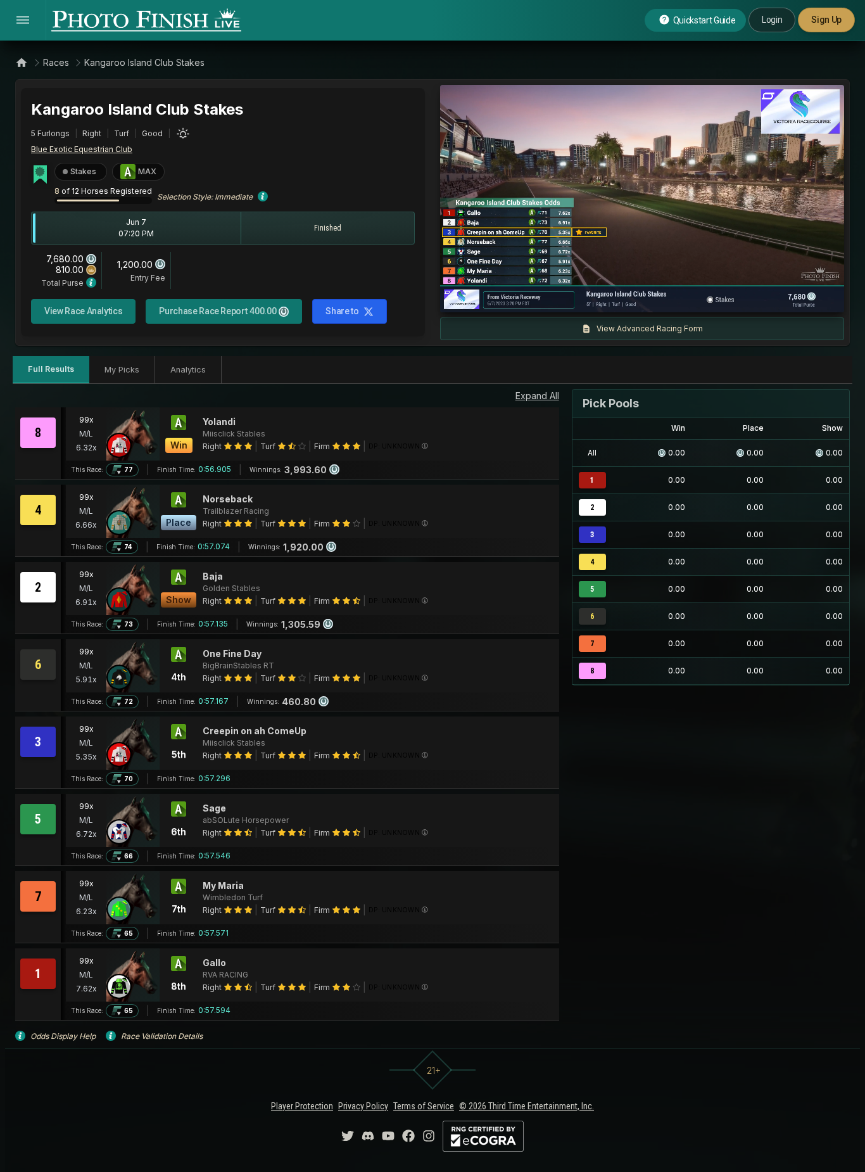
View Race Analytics (83, 311)
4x (620, 296)
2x (599, 296)
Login (772, 20)
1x (579, 296)
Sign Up (826, 20)
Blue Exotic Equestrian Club (81, 149)
